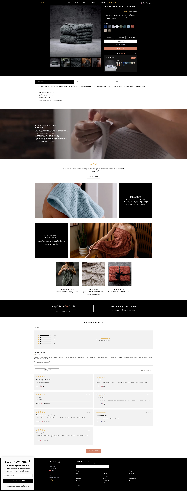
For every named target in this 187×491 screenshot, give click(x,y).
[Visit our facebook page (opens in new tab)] (50, 462)
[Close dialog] (32, 459)
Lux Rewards (105, 475)
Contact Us (131, 473)
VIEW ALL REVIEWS (93, 176)
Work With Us (106, 480)
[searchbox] (39, 370)
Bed (77, 473)
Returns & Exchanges (133, 476)
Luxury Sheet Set (110, 57)
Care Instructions (132, 478)
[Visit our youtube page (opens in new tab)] (56, 462)
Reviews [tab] (36, 327)
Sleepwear (78, 478)
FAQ (129, 480)
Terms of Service (53, 468)
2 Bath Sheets (120, 41)
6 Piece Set (109, 37)
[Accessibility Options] (50, 475)
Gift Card (78, 485)
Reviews (104, 478)
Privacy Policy (52, 464)
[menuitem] (69, 3)
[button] (141, 3)
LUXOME (58, 477)
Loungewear (78, 476)
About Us (105, 473)
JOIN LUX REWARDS (18, 481)
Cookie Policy (52, 466)
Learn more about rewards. (63, 311)
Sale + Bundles (79, 483)
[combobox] (53, 369)
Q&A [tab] (42, 327)
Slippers (78, 480)
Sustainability (105, 476)
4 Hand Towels (120, 37)
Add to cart (120, 48)
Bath (77, 475)
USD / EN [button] (53, 470)
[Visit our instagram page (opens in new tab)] (53, 462)
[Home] (40, 3)
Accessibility (131, 483)
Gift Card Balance (132, 482)
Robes (77, 482)
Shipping (130, 475)
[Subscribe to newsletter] (107, 467)
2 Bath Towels (131, 37)
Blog (104, 482)
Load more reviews (93, 451)
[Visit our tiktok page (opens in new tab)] (58, 462)
